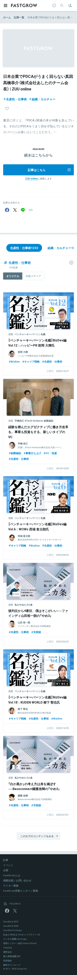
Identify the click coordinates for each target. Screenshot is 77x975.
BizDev (15, 361)
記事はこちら (37, 170)
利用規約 (7, 960)
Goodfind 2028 (10, 926)
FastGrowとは (11, 875)
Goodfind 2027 (10, 921)
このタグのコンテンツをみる (37, 836)
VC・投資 (51, 453)
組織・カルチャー (43, 99)
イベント (8, 865)
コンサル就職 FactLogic (15, 939)
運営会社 (7, 952)
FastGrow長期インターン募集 (20, 890)
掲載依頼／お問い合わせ (17, 880)
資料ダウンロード (12, 965)
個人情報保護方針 (12, 956)
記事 (5, 860)
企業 (5, 870)
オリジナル (12, 276)
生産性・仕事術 (16, 99)
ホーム (7, 17)
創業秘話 (16, 453)
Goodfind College (12, 930)
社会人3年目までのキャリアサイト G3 (21, 934)
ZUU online (31, 178)
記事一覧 (19, 17)
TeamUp (7, 947)
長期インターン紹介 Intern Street (20, 943)
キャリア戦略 (32, 361)
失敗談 (37, 632)
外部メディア (33, 276)
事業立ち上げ (33, 453)
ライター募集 (11, 885)
